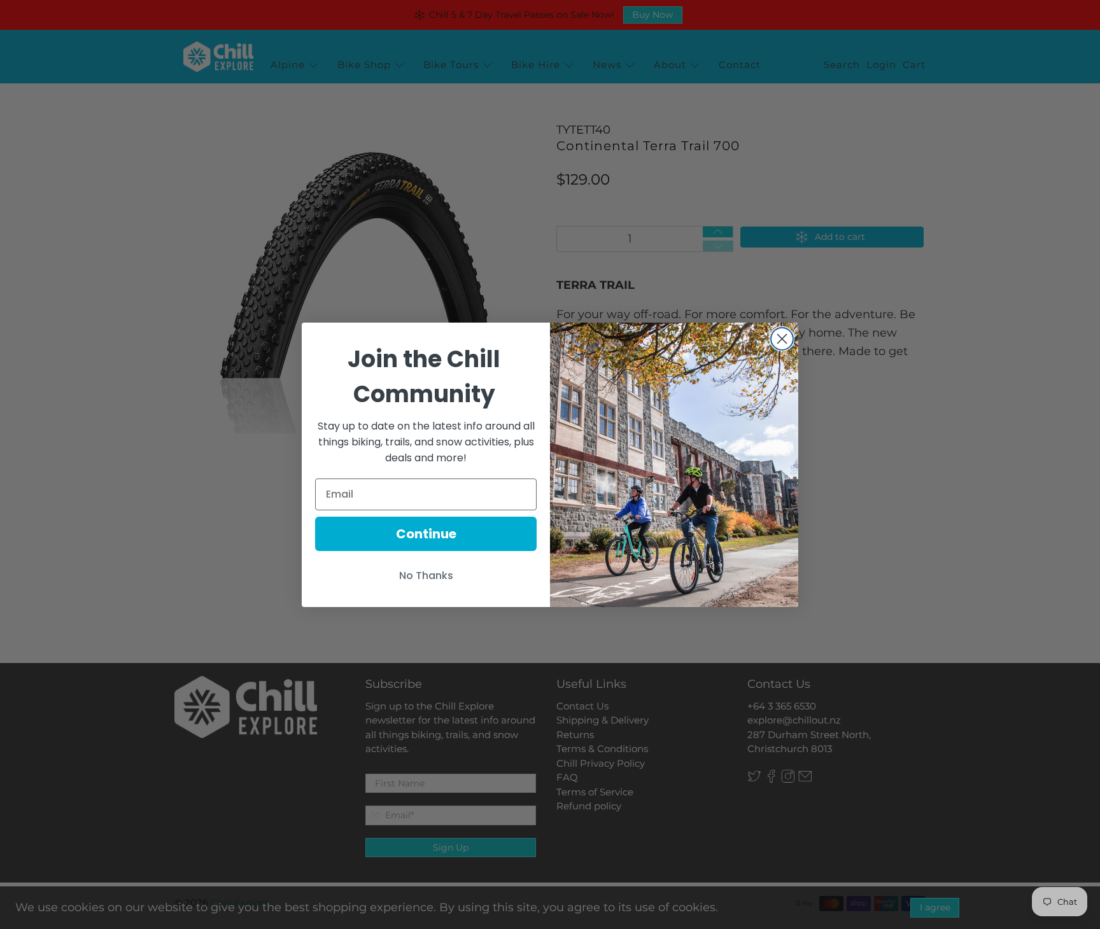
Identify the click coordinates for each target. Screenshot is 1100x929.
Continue (426, 534)
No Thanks (426, 575)
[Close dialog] (782, 339)
